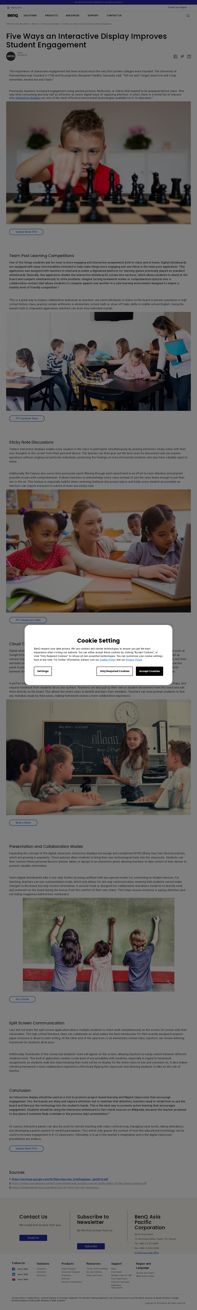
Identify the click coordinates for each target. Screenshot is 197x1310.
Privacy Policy (134, 659)
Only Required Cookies (114, 671)
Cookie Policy (108, 659)
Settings (42, 671)
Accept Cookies (149, 671)
